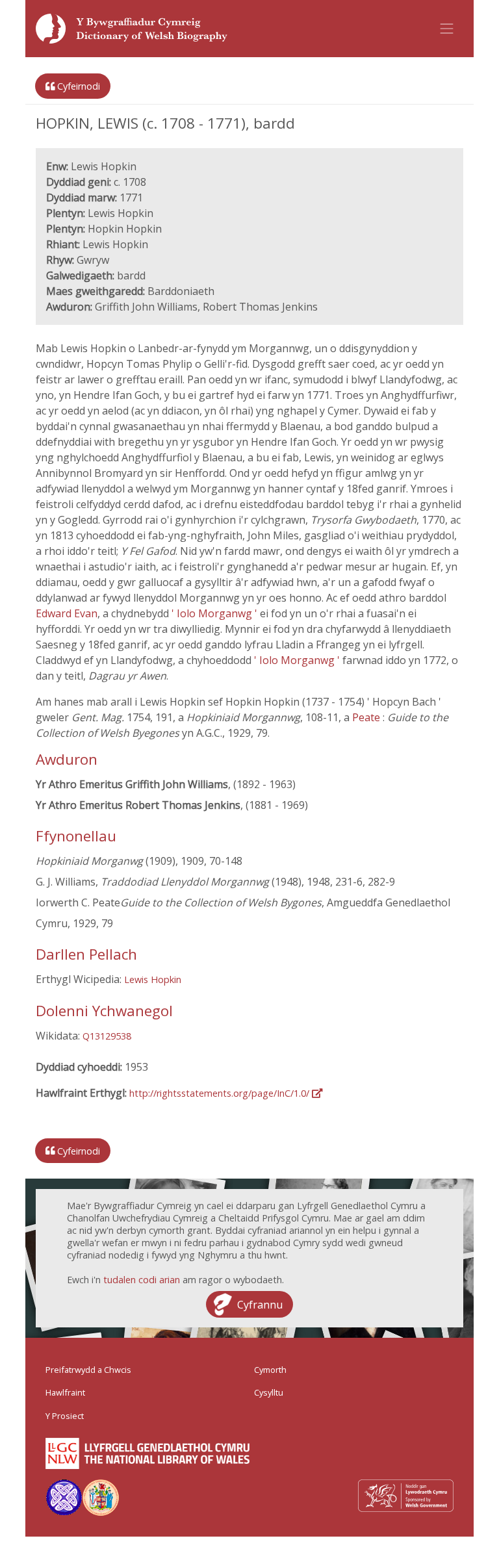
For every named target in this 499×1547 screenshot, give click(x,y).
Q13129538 (107, 1036)
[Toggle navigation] (447, 28)
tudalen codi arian (141, 1279)
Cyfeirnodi (77, 86)
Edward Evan (66, 613)
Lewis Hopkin (152, 979)
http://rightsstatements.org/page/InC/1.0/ (220, 1093)
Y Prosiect (64, 1416)
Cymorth (270, 1369)
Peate (367, 717)
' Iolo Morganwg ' (216, 613)
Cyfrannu (260, 1304)
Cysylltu (268, 1392)
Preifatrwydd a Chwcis (88, 1369)
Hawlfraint (65, 1392)
